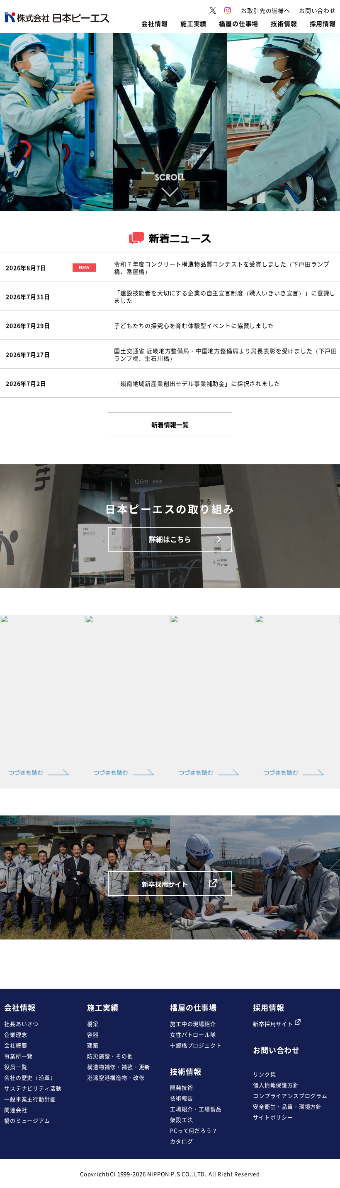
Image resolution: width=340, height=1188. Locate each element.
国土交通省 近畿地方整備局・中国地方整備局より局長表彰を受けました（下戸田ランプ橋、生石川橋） (225, 354)
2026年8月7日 (26, 267)
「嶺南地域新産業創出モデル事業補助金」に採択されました (197, 383)
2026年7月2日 (26, 383)
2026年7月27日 (28, 354)
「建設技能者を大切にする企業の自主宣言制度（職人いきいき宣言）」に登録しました (224, 296)
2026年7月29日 (28, 325)
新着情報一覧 (170, 424)
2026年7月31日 (28, 296)
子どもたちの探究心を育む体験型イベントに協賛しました (194, 325)
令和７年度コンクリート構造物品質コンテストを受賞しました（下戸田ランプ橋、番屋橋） (221, 267)
